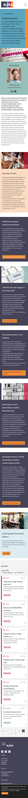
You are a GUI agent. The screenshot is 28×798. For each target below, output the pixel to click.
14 (11, 733)
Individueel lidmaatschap (6, 783)
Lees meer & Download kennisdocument (13, 443)
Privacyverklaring (5, 775)
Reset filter (6, 570)
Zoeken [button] (21, 572)
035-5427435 (4, 762)
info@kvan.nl (4, 764)
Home (3, 13)
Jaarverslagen (4, 773)
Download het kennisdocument (11, 503)
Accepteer (5, 793)
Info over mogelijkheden (9, 321)
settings (17, 790)
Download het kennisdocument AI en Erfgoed (12, 373)
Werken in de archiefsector (7, 772)
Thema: (5, 572)
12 (19, 731)
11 (15, 731)
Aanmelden (6, 553)
